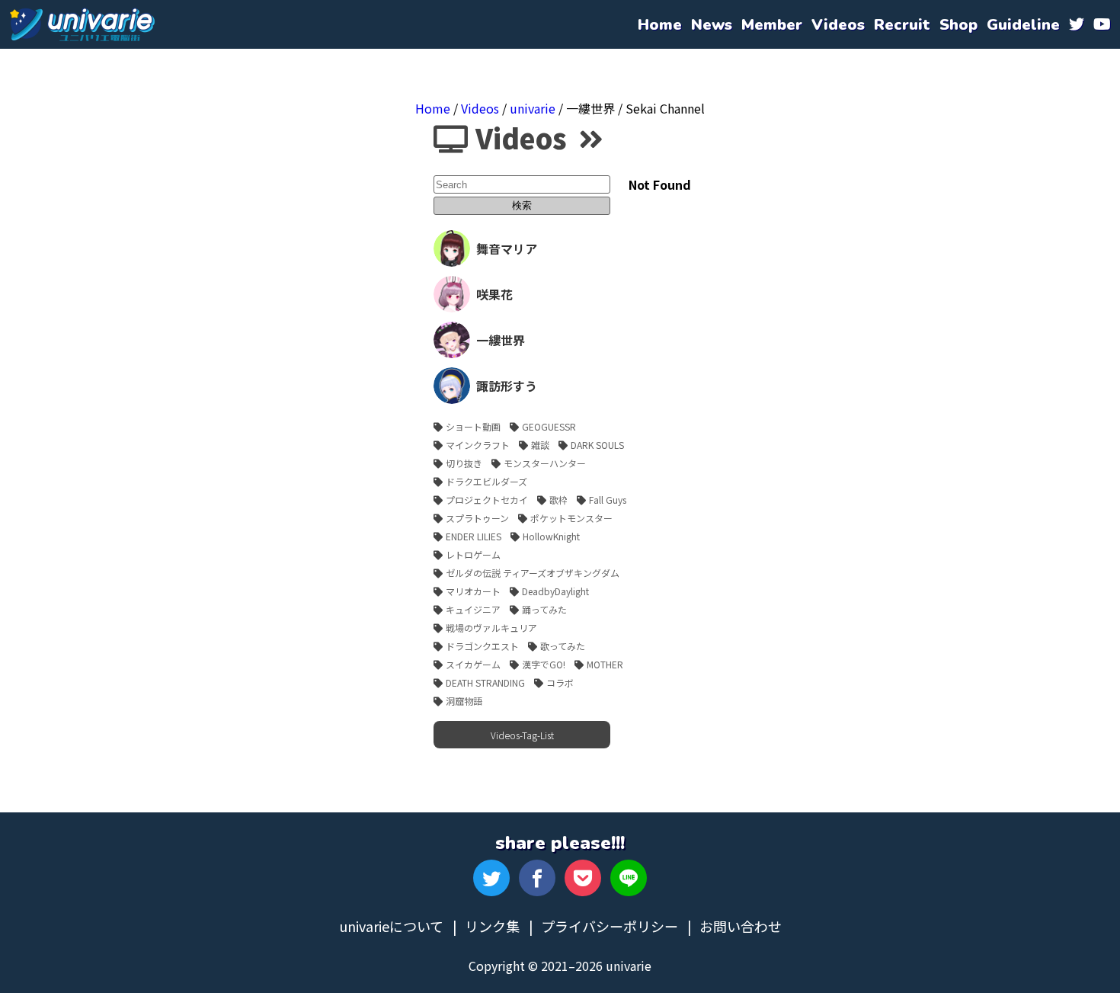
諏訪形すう (506, 385)
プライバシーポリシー (609, 926)
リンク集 (492, 926)
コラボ (560, 682)
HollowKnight (551, 536)
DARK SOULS (597, 444)
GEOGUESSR (549, 426)
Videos (480, 108)
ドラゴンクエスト (482, 645)
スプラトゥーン (477, 517)
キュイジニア (473, 609)
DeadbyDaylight (555, 591)
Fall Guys (607, 499)
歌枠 (558, 499)
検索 (522, 205)
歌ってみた (562, 645)
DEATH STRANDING (485, 682)
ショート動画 (473, 426)
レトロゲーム (473, 554)
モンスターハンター (545, 462)
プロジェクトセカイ (487, 499)
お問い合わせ (740, 926)
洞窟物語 (464, 700)
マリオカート (473, 591)
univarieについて (391, 926)
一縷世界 (500, 340)
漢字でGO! (543, 664)
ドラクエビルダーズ (486, 481)
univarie (82, 24)
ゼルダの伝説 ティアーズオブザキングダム (532, 572)
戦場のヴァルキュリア (491, 627)
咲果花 (494, 294)
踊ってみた (544, 609)
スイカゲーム (473, 664)
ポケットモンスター (571, 517)
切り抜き (464, 462)
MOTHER (605, 664)
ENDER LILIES (473, 536)
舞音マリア (506, 248)
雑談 (540, 444)
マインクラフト (478, 444)
